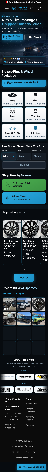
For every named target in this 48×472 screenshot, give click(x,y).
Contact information (24, 457)
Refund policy (16, 446)
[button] (7, 8)
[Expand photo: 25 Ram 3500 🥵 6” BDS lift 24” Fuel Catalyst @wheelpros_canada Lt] (24, 304)
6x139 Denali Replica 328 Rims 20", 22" (29, 243)
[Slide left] (17, 269)
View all (24, 277)
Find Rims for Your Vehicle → (12, 37)
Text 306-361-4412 (12, 408)
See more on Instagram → (15, 293)
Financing (30, 425)
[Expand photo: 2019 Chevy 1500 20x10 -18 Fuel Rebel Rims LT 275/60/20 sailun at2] (9, 348)
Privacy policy (31, 446)
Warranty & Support (31, 418)
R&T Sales (27, 441)
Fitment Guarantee (30, 410)
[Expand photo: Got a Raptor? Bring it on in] (24, 333)
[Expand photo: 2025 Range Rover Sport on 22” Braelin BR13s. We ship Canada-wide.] (9, 333)
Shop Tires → (35, 37)
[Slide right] (31, 269)
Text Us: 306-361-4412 (33, 467)
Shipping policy (32, 452)
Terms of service (16, 452)
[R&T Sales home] (19, 8)
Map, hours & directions (11, 426)
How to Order (32, 403)
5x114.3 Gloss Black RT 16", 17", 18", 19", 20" (11, 244)
